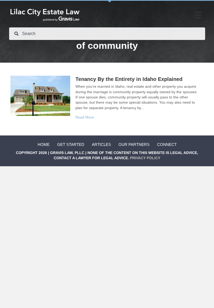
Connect (167, 144)
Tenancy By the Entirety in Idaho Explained (128, 79)
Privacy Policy (145, 158)
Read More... (86, 117)
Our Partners (134, 144)
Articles (101, 144)
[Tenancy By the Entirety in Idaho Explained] (40, 95)
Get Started (70, 144)
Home (44, 144)
